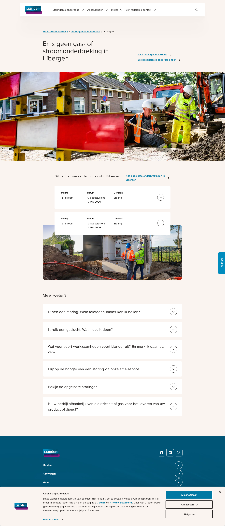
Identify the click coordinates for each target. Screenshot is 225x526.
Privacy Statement (121, 502)
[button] (221, 263)
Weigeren (189, 514)
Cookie (101, 502)
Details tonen (50, 519)
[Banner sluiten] (220, 492)
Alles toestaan (189, 494)
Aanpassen (187, 504)
